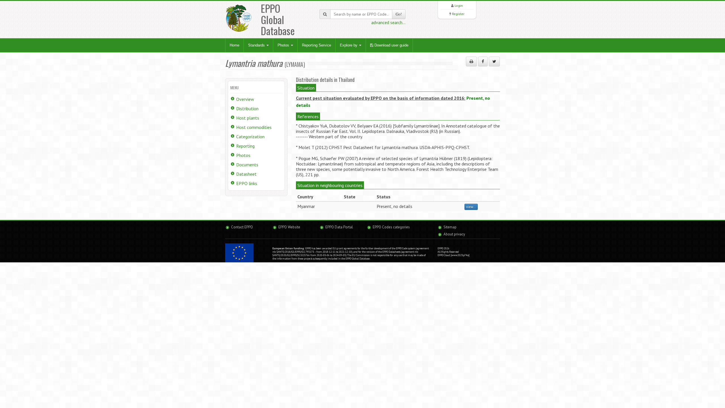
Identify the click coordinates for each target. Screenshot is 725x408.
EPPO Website (289, 227)
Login (459, 5)
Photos (284, 45)
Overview (245, 99)
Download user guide (390, 45)
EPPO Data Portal (339, 227)
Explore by (349, 45)
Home (234, 45)
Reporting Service (316, 45)
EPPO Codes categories (391, 227)
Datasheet (246, 174)
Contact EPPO (242, 227)
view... (471, 207)
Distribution (247, 108)
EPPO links (246, 183)
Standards (257, 45)
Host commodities (254, 127)
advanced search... (388, 22)
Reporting (245, 146)
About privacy (454, 234)
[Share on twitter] (494, 61)
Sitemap (450, 227)
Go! (399, 14)
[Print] (471, 61)
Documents (247, 164)
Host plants (247, 118)
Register (458, 14)
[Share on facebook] (483, 61)
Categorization (250, 136)
